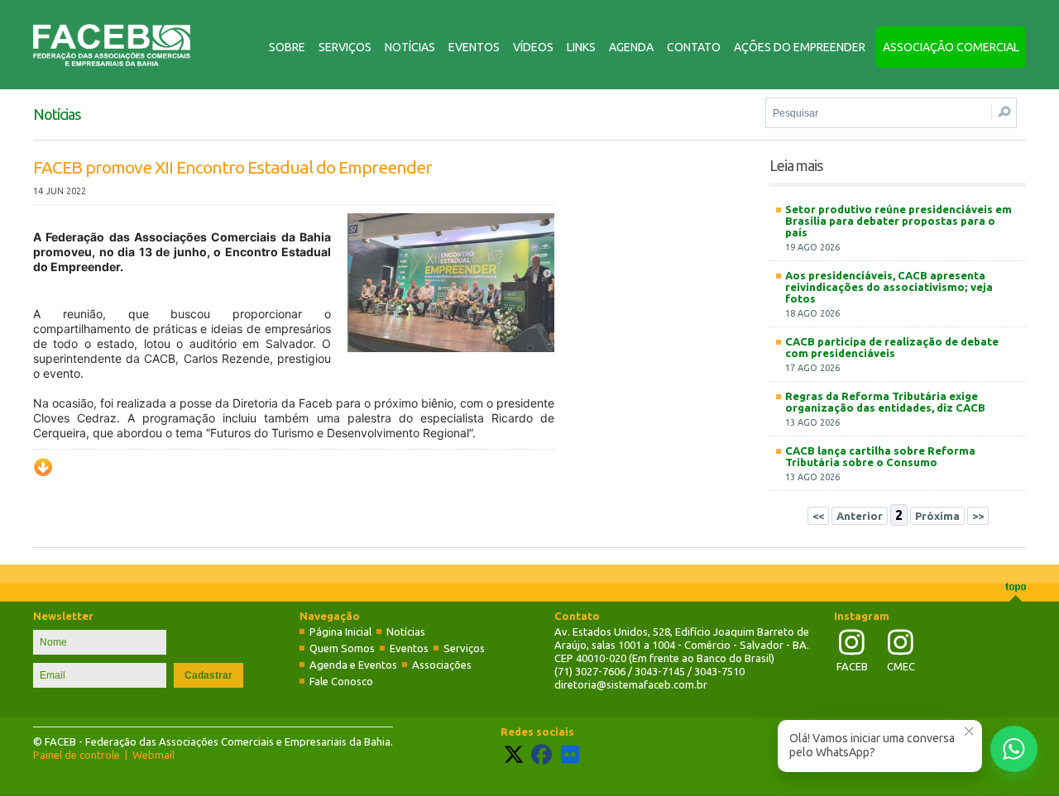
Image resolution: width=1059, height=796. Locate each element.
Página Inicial (340, 631)
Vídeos (533, 47)
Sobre (287, 47)
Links (581, 47)
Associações (442, 664)
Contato (694, 47)
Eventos (474, 47)
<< (818, 516)
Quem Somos (342, 648)
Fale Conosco (341, 681)
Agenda (631, 47)
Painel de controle (76, 754)
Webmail (153, 754)
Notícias (410, 47)
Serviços (345, 47)
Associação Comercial (951, 47)
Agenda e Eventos (353, 664)
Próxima (937, 516)
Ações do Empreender (799, 47)
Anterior (859, 516)
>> (978, 516)
